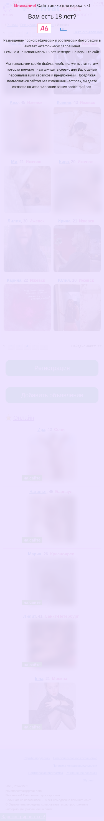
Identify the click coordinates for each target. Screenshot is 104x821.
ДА (44, 28)
